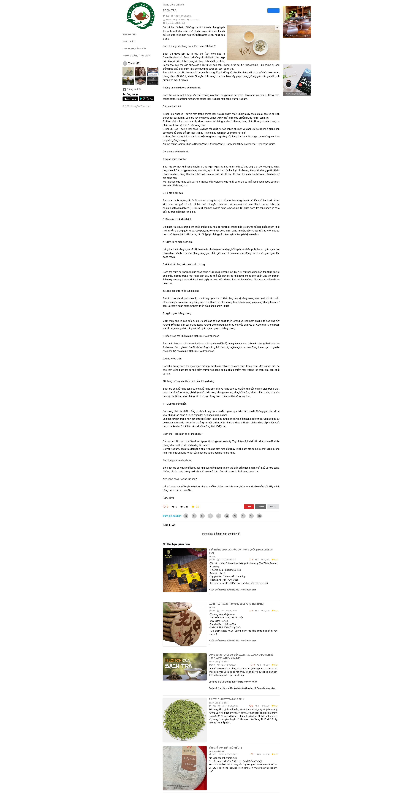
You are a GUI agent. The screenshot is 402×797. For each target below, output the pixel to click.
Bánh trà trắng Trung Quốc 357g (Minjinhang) (236, 604)
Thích (248, 506)
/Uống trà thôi (134, 89)
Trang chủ (168, 4)
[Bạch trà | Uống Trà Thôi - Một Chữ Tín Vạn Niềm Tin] (140, 28)
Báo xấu (273, 506)
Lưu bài (261, 506)
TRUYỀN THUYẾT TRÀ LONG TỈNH (226, 699)
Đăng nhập (207, 533)
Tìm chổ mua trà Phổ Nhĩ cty (225, 747)
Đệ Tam (212, 556)
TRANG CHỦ (129, 34)
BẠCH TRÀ (195, 19)
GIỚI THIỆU (129, 41)
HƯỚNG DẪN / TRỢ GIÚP (136, 55)
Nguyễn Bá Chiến (216, 751)
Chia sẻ (180, 4)
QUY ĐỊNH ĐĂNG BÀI (134, 48)
